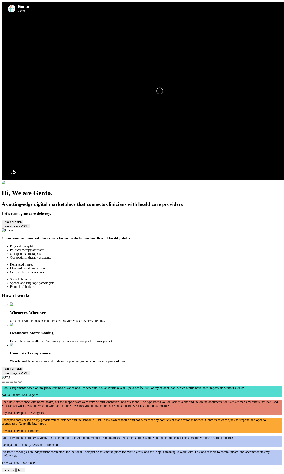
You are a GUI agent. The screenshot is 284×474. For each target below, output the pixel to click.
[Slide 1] (3, 382)
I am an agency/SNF (15, 226)
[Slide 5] (20, 382)
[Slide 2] (7, 382)
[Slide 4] (15, 382)
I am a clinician (12, 221)
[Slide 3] (11, 382)
